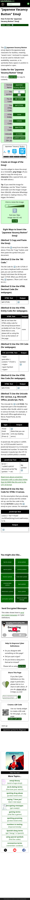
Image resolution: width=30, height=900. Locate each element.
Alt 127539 (19, 99)
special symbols (7, 569)
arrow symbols (22, 562)
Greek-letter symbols (21, 577)
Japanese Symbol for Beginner (14, 730)
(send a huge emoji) (14, 782)
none (19, 114)
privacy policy (23, 899)
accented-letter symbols (7, 584)
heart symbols (22, 584)
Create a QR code (14, 719)
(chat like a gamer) (15, 813)
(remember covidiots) (15, 844)
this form (21, 666)
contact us (14, 899)
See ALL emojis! (7, 562)
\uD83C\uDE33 (19, 138)
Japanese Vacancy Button (19, 86)
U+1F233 (19, 134)
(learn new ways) (14, 800)
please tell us (21, 689)
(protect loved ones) (15, 794)
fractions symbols (7, 577)
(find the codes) (14, 838)
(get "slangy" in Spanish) (15, 831)
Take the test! (15, 772)
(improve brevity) (14, 825)
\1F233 (19, 121)
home (3, 25)
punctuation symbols (7, 599)
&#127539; (19, 105)
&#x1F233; (19, 127)
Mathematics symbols (7, 591)
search (18, 899)
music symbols (22, 591)
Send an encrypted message (22, 599)
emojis (8, 25)
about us (9, 899)
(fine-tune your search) (14, 788)
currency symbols (22, 569)
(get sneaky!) (14, 806)
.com (7, 1)
